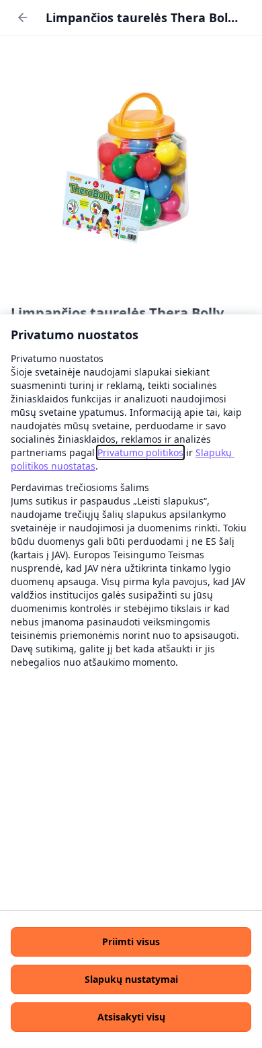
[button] (131, 942)
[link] (140, 452)
